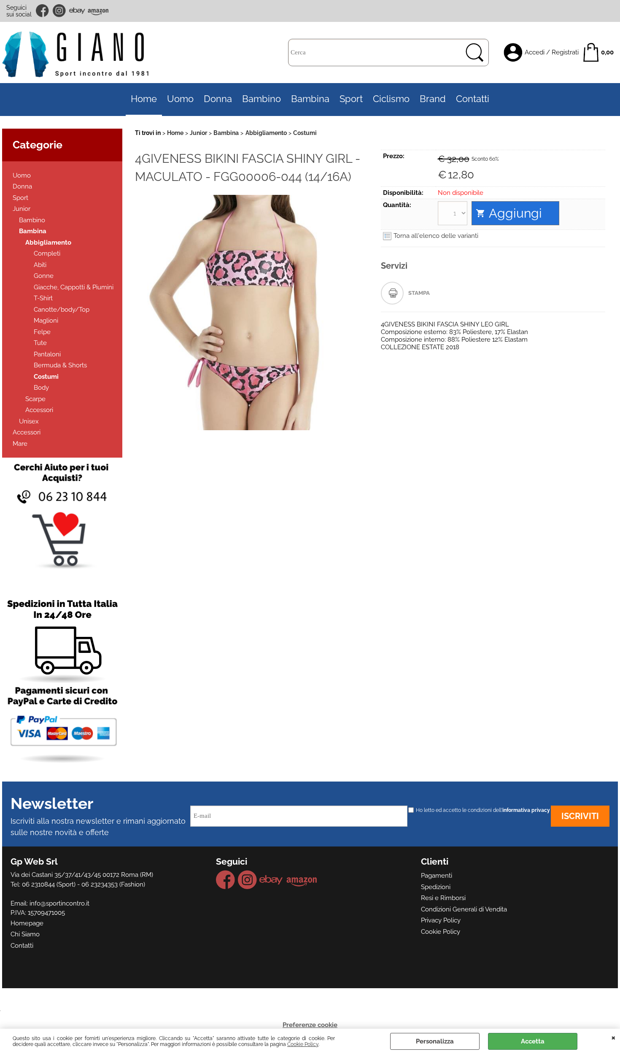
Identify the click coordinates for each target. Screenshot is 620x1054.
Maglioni (46, 320)
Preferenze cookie (310, 1025)
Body (41, 387)
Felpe (42, 332)
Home (144, 99)
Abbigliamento (48, 242)
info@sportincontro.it (59, 903)
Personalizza (435, 1041)
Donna (218, 99)
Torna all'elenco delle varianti (436, 236)
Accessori (39, 410)
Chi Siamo (25, 934)
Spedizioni (435, 887)
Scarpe (35, 399)
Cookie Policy (302, 1044)
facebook (43, 10)
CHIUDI (613, 1037)
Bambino (261, 99)
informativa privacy (526, 810)
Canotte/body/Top (61, 309)
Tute (40, 343)
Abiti (40, 265)
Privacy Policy (441, 920)
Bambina (310, 99)
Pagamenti (436, 875)
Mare (20, 443)
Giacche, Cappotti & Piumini (73, 287)
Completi (47, 253)
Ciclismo (391, 99)
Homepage (27, 923)
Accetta (533, 1041)
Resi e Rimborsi (443, 898)
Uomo (180, 99)
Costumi (46, 376)
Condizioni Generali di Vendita (464, 909)
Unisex (29, 421)
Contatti (472, 99)
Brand (433, 99)
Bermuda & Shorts (60, 365)
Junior (21, 209)
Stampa (419, 293)
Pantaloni (47, 354)
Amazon (98, 10)
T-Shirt (43, 298)
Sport (351, 99)
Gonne (44, 276)
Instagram (59, 10)
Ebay (77, 10)
